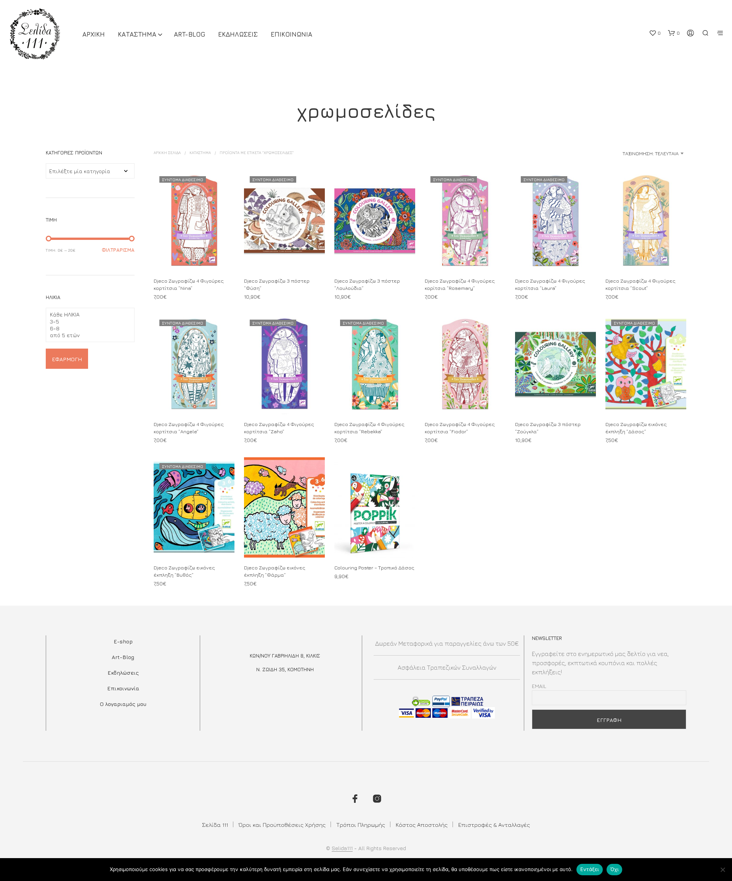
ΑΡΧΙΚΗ (93, 34)
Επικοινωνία (123, 688)
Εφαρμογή (67, 359)
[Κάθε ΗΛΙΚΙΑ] (87, 314)
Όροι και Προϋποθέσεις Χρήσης (282, 825)
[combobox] (626, 153)
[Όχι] (722, 869)
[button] (655, 33)
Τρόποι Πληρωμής (360, 825)
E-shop (123, 641)
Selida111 (342, 848)
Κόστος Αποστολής (422, 825)
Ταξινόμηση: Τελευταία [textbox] (651, 153)
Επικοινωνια (291, 34)
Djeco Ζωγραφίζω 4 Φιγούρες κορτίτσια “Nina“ (189, 284)
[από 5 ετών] (87, 335)
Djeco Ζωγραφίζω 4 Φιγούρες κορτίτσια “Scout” (640, 284)
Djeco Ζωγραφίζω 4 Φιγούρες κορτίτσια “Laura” (550, 284)
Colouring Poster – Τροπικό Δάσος (374, 567)
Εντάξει (589, 869)
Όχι (614, 869)
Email (539, 686)
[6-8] (87, 328)
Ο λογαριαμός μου (123, 704)
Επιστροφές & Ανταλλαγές (494, 825)
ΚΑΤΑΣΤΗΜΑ (137, 34)
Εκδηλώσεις (123, 672)
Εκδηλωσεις (238, 34)
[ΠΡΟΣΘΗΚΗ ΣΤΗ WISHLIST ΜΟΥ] (194, 257)
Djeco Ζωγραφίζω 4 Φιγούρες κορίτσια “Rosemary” (460, 284)
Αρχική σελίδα (167, 152)
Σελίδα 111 (215, 825)
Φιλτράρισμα (118, 250)
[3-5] (87, 321)
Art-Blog (189, 34)
